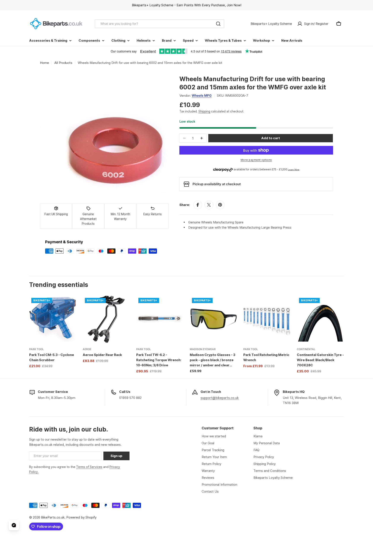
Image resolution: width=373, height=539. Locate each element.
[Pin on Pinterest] (220, 205)
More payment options (256, 159)
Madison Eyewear (203, 349)
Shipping (204, 111)
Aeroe (87, 349)
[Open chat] (14, 525)
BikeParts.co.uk (53, 517)
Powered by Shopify (81, 517)
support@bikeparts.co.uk (220, 398)
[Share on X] (209, 205)
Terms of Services (89, 467)
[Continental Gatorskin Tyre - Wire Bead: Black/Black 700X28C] (320, 319)
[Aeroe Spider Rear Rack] (106, 319)
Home (44, 63)
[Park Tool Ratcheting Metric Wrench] (266, 319)
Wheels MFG (202, 95)
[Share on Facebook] (197, 205)
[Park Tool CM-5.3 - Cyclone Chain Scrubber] (52, 319)
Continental (306, 349)
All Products (63, 63)
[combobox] (159, 23)
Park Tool (36, 349)
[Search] (218, 23)
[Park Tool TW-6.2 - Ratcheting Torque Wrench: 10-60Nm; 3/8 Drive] (159, 319)
